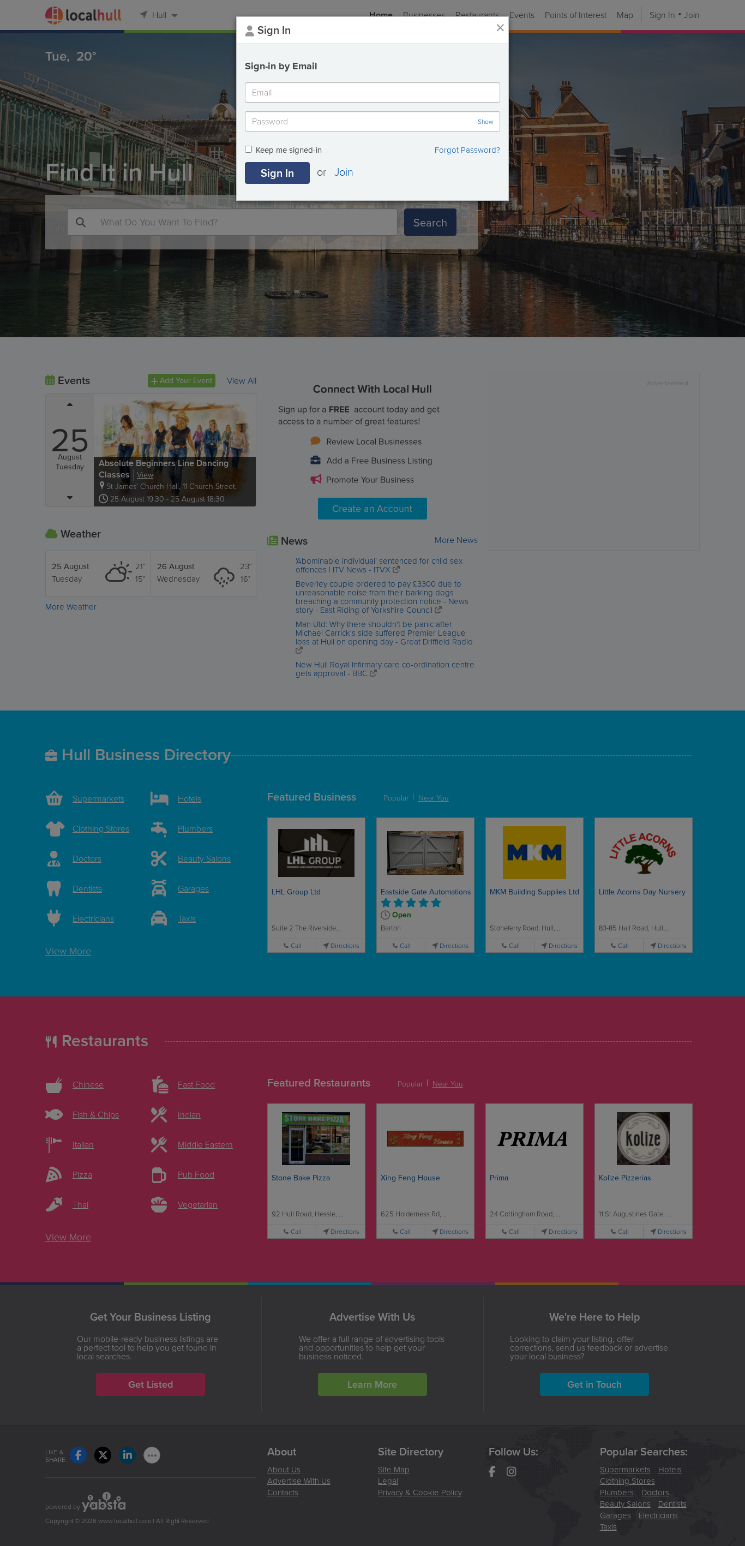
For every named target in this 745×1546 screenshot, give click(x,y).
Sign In (277, 173)
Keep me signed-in (289, 151)
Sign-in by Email (281, 66)
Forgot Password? (467, 150)
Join (343, 171)
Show (486, 122)
